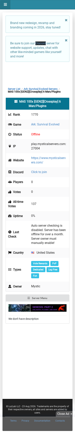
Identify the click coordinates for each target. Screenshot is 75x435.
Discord (40, 43)
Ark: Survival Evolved (45, 124)
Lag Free (52, 269)
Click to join (39, 172)
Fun (35, 275)
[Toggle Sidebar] (5, 4)
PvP (54, 263)
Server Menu (39, 298)
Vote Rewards (40, 263)
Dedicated (38, 269)
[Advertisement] (37, 73)
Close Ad (63, 414)
